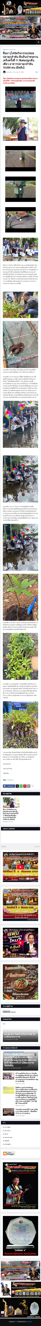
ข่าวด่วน (5, 1134)
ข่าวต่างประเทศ (7, 1137)
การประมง (12, 49)
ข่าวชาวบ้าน (6, 1130)
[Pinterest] (25, 786)
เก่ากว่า (37, 846)
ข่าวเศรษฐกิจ (7, 1144)
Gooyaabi (29, 1321)
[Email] (28, 786)
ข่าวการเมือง (6, 1127)
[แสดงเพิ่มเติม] (32, 786)
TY (16, 1321)
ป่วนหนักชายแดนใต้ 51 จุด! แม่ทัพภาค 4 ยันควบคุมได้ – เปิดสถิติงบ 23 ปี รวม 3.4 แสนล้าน (27, 1111)
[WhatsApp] (21, 786)
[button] (38, 42)
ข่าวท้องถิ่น (6, 1141)
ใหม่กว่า (4, 846)
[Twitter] (17, 786)
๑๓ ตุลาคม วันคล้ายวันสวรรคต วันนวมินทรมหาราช (19, 1035)
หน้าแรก (5, 49)
